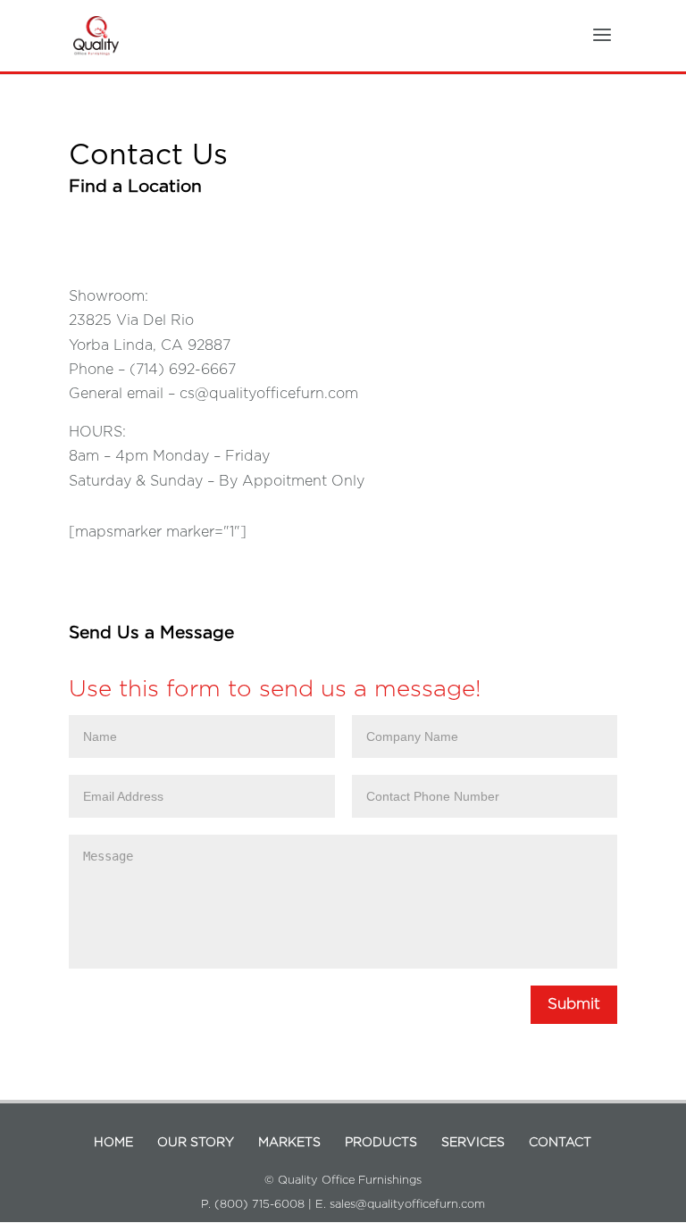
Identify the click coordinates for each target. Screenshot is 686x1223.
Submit (574, 1003)
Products (381, 1142)
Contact (560, 1142)
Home (113, 1142)
